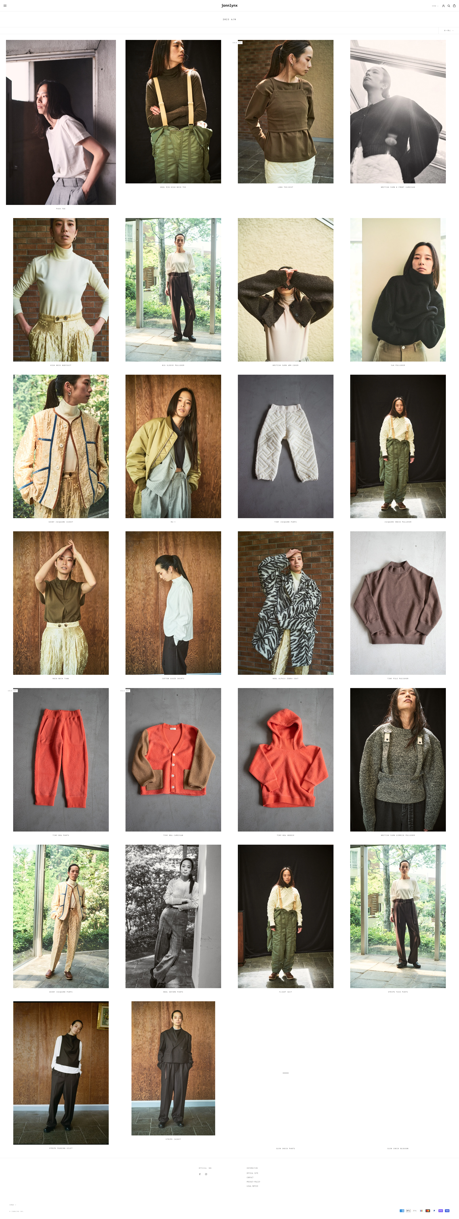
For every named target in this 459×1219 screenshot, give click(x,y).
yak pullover (398, 365)
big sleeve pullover (173, 365)
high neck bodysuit (60, 365)
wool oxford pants (173, 992)
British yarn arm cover (286, 365)
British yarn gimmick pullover (398, 835)
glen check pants (285, 1148)
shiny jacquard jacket (61, 522)
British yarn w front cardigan (398, 187)
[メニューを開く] (5, 6)
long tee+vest (285, 187)
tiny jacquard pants (286, 522)
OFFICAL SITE (252, 1173)
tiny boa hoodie (286, 835)
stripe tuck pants (398, 992)
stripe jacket (173, 1139)
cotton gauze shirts (173, 678)
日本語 (434, 6)
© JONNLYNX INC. (17, 1211)
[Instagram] (206, 1174)
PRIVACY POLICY (253, 1182)
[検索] (449, 5)
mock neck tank (61, 678)
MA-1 (173, 522)
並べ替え (448, 30)
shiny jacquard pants (61, 992)
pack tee (61, 209)
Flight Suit (285, 992)
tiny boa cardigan (173, 835)
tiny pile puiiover (398, 678)
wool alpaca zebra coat (286, 678)
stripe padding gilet (61, 1148)
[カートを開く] (454, 5)
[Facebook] (200, 1174)
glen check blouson (398, 1148)
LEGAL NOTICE (252, 1186)
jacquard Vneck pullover (398, 522)
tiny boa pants (61, 835)
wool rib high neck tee (173, 187)
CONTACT (250, 1177)
